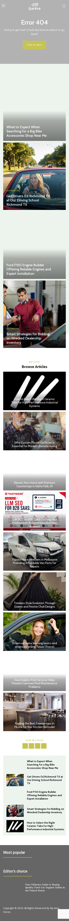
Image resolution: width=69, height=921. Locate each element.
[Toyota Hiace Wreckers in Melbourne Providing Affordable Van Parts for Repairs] (34, 551)
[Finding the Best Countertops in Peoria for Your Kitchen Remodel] (34, 712)
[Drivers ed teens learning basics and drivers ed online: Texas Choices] (34, 631)
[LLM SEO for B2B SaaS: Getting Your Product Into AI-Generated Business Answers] (34, 511)
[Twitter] (37, 746)
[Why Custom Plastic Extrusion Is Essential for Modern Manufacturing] (34, 431)
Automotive (12, 122)
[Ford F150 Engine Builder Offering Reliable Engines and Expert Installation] (34, 245)
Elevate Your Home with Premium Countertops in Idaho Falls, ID (34, 484)
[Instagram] (31, 746)
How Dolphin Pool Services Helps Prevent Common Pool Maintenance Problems (34, 683)
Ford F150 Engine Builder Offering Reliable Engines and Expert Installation (28, 269)
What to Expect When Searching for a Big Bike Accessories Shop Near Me (26, 131)
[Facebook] (25, 746)
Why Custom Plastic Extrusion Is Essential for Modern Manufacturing (34, 444)
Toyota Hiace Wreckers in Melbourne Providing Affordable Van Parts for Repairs (34, 563)
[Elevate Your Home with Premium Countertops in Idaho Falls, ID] (34, 471)
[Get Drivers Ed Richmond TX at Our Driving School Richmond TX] (34, 176)
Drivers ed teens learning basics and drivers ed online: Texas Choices (34, 645)
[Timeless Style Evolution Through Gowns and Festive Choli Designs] (34, 591)
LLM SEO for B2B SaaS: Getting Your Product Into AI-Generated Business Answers (34, 523)
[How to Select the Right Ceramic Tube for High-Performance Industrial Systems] (34, 391)
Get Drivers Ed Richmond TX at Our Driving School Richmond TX (28, 200)
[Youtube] (44, 746)
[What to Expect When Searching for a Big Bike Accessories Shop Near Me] (34, 107)
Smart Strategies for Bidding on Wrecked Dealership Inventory (28, 338)
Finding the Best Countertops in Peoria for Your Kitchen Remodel (34, 725)
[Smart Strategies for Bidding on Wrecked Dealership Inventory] (34, 314)
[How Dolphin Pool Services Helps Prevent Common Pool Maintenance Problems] (34, 672)
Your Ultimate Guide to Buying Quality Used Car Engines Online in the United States (45, 887)
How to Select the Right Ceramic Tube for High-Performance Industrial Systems (34, 402)
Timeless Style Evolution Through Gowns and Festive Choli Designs (34, 604)
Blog (8, 260)
